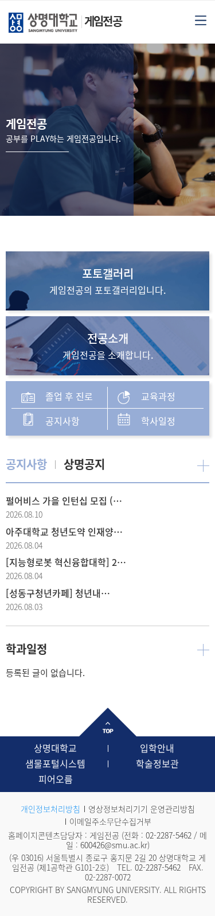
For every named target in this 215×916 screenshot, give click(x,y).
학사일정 (158, 421)
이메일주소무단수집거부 (110, 821)
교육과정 (158, 396)
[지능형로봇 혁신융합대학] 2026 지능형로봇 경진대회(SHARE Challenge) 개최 (67, 562)
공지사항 (62, 421)
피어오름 (55, 779)
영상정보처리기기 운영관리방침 (141, 808)
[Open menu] (200, 19)
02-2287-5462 (168, 835)
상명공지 (84, 464)
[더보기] (203, 465)
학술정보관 (157, 763)
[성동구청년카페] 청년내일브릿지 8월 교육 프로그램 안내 (58, 593)
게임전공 (103, 21)
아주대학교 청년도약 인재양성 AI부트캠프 (67, 531)
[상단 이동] (107, 722)
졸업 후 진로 (69, 396)
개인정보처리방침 (50, 808)
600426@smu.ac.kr (113, 845)
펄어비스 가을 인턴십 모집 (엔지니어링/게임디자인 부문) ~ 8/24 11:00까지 (67, 500)
